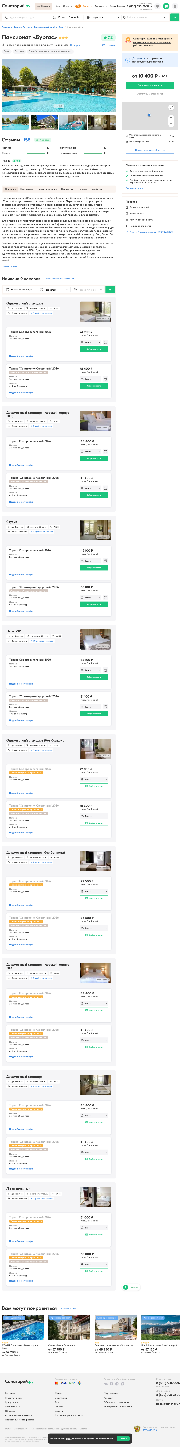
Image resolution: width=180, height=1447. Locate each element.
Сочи (61, 27)
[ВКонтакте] (106, 1384)
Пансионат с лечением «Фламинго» (114, 1345)
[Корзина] (166, 6)
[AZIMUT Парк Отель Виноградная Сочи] (23, 1327)
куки (68, 1438)
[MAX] (122, 1384)
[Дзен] (111, 1384)
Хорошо (123, 1438)
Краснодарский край (44, 27)
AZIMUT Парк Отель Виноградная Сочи (20, 1346)
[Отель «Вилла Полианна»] (69, 1327)
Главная (6, 27)
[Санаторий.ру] (18, 6)
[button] (149, 115)
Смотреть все (68, 1308)
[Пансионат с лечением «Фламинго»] (116, 1327)
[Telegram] (117, 1384)
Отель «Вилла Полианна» (61, 1345)
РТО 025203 (150, 1430)
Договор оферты (69, 1429)
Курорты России (22, 27)
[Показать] (174, 17)
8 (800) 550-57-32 (138, 6)
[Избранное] (157, 6)
